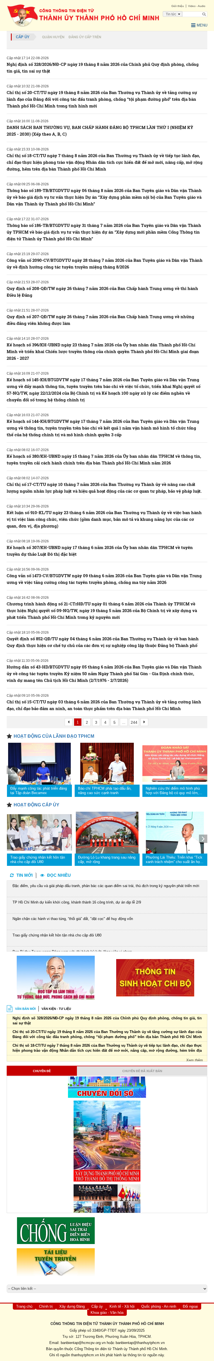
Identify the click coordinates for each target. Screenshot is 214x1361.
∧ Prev (107, 1079)
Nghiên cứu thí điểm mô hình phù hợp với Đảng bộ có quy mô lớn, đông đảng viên (173, 790)
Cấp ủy (23, 37)
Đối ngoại (190, 1306)
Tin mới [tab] (24, 875)
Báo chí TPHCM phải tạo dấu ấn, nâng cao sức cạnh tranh (105, 790)
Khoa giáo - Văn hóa (107, 1312)
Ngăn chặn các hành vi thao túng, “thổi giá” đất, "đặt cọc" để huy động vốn (73, 919)
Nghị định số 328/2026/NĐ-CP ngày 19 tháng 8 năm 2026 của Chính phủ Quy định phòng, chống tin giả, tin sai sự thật (107, 1020)
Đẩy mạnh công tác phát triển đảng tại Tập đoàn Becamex (38, 790)
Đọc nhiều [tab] (59, 875)
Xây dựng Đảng (72, 1306)
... (123, 722)
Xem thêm (194, 1060)
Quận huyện (53, 37)
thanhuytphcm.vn (85, 1355)
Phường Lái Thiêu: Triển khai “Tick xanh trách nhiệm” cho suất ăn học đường (174, 859)
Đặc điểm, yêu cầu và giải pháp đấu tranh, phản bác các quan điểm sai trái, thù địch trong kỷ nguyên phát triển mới (106, 886)
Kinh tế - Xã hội (122, 1306)
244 (134, 722)
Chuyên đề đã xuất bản (142, 1071)
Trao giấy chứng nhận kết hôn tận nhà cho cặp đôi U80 (37, 859)
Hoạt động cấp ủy (36, 804)
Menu (202, 25)
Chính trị (46, 1306)
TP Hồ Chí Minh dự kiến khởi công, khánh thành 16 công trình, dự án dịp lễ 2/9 (77, 902)
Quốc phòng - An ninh (158, 1306)
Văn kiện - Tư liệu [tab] (56, 1008)
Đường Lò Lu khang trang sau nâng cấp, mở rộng (106, 859)
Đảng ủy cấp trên (85, 37)
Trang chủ (24, 1306)
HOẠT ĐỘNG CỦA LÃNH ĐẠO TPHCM (54, 736)
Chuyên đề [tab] (42, 1071)
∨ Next (107, 1209)
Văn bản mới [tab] (25, 1008)
